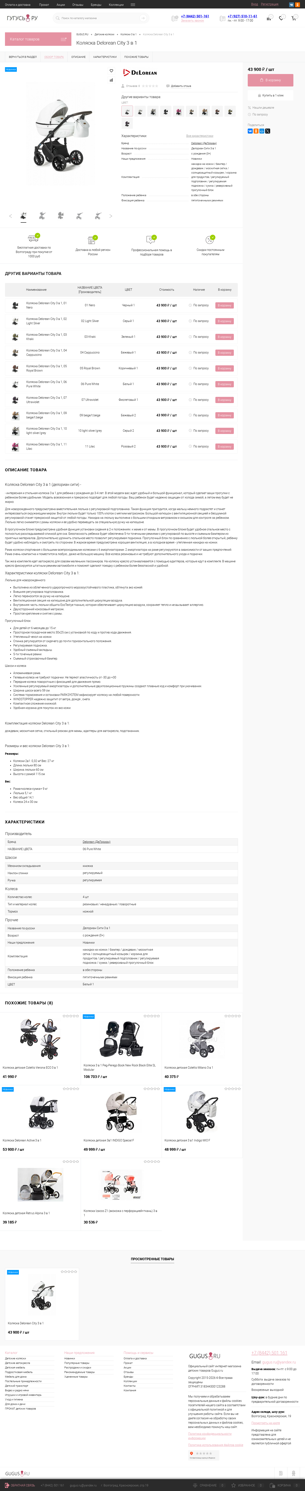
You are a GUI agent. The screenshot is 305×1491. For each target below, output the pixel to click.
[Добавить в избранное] (111, 71)
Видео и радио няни (17, 1390)
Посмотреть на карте (265, 1423)
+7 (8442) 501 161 (269, 1353)
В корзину (224, 305)
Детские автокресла (17, 1363)
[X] (267, 131)
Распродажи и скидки (77, 1367)
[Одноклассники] (256, 131)
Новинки (69, 1358)
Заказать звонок (192, 20)
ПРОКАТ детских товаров (20, 1408)
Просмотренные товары (152, 1259)
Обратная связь (22, 1485)
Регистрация (269, 4)
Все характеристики (199, 135)
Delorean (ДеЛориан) (204, 143)
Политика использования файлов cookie (215, 1445)
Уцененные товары (76, 1376)
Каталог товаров (24, 39)
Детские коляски (15, 1358)
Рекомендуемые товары (79, 1372)
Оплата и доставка (17, 4)
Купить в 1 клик (273, 95)
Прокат (44, 4)
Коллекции (116, 4)
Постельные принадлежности (23, 1381)
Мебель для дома (16, 1376)
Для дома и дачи (15, 1404)
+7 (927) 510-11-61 (242, 16)
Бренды (96, 4)
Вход (254, 4)
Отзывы (77, 4)
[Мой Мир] (261, 131)
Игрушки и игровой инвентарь (23, 1394)
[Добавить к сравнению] (111, 80)
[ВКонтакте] (250, 131)
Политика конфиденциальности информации (210, 1436)
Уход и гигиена (14, 1399)
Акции (61, 4)
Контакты (130, 1385)
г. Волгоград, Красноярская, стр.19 (124, 1485)
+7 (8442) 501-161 (195, 16)
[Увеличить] (60, 133)
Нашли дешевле (263, 107)
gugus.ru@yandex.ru (279, 1362)
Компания (130, 1390)
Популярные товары (76, 1363)
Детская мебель (15, 1367)
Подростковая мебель (19, 1372)
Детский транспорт (16, 1385)
